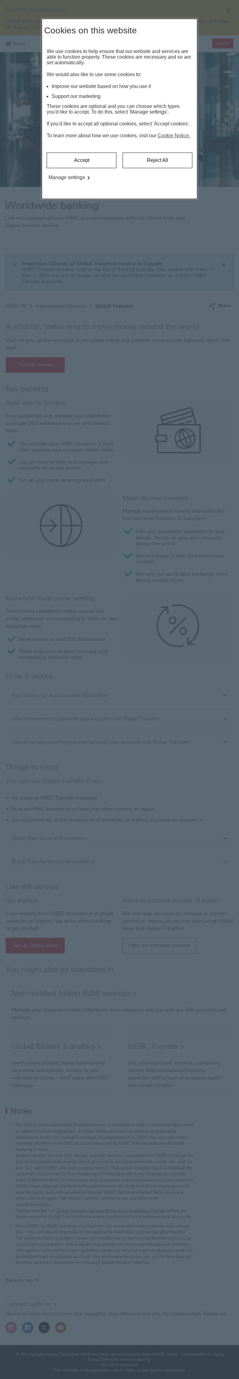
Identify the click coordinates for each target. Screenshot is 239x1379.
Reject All (157, 160)
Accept (81, 160)
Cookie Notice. (173, 135)
